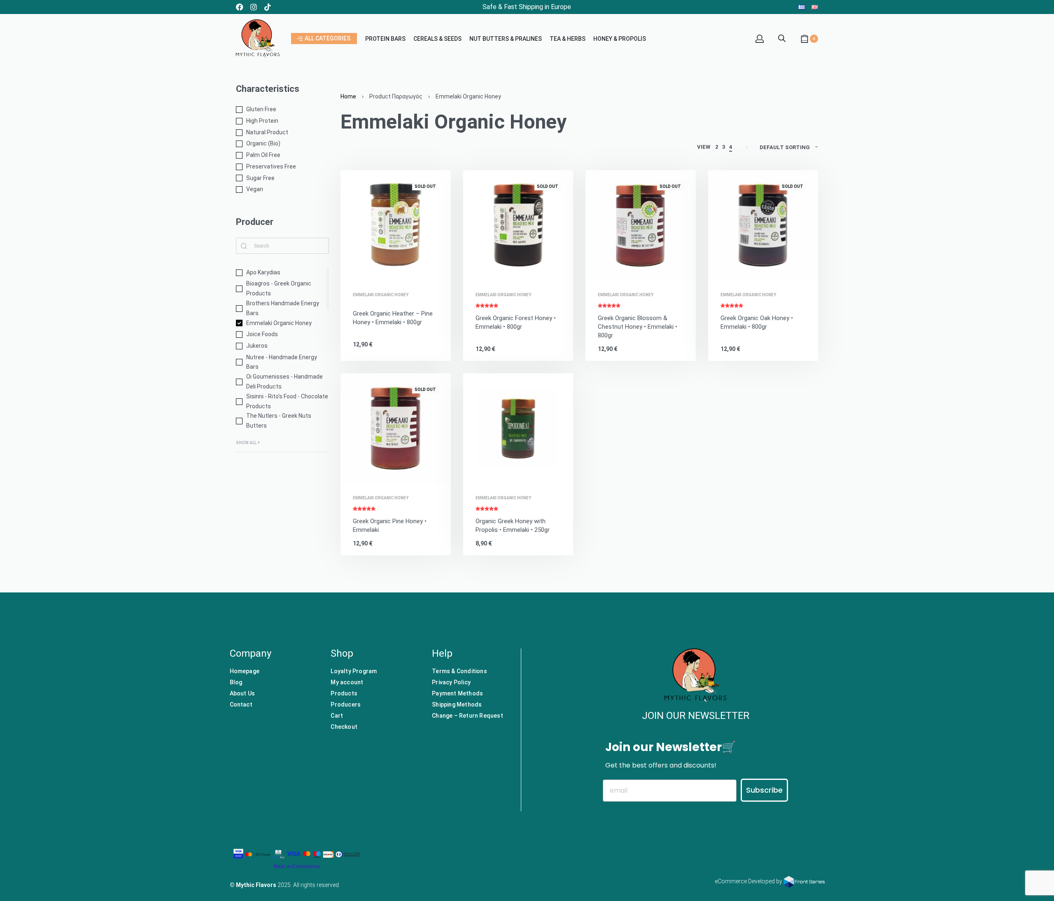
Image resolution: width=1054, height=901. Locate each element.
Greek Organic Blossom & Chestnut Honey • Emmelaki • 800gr (637, 326)
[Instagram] (253, 7)
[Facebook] (239, 7)
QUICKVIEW (416, 269)
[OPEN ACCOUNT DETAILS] (759, 38)
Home (348, 96)
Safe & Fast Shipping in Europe (527, 7)
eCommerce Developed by (749, 881)
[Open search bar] (782, 37)
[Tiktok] (267, 7)
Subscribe (764, 790)
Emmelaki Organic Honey (380, 295)
